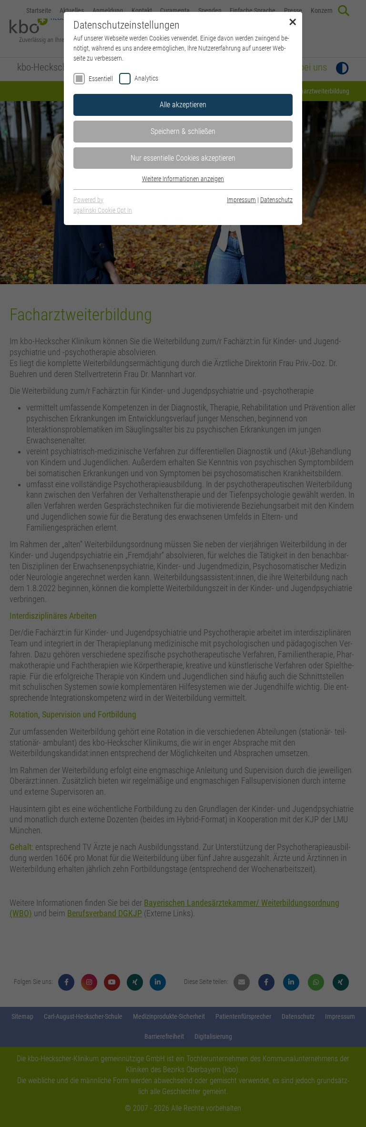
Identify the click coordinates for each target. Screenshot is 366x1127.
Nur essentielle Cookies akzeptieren (183, 158)
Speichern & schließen (183, 131)
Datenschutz (276, 200)
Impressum (241, 200)
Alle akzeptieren (183, 104)
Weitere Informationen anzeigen (183, 179)
